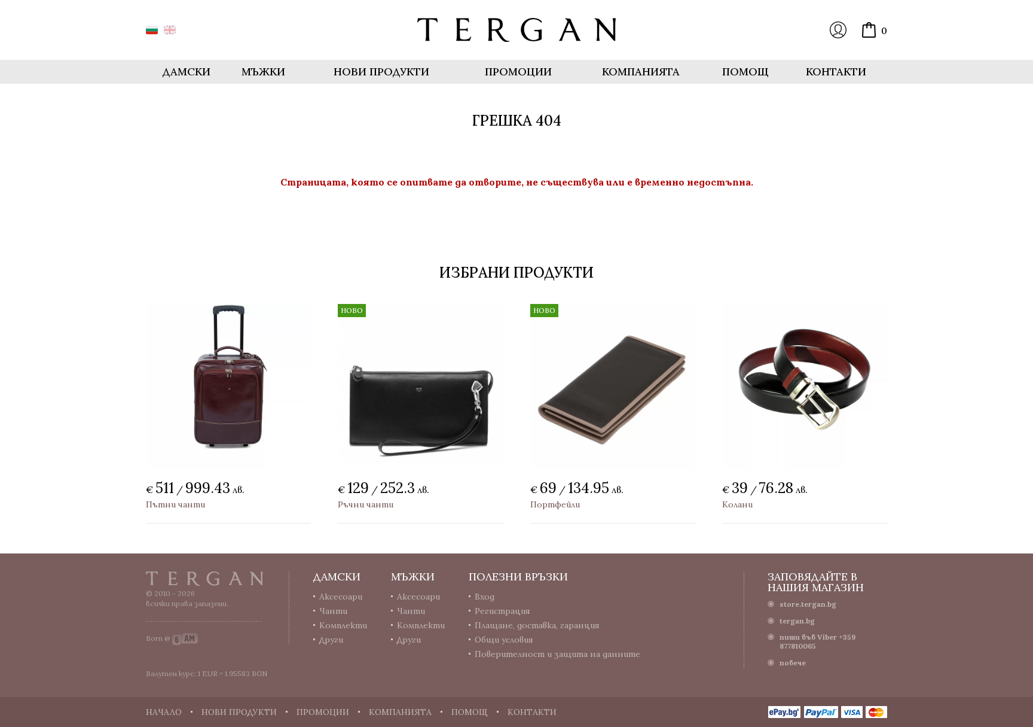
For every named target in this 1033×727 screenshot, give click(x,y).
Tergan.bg (204, 578)
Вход (838, 29)
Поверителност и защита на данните (557, 654)
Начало (164, 712)
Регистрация (502, 611)
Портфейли (555, 504)
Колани (737, 504)
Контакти (836, 71)
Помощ (745, 71)
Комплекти (343, 625)
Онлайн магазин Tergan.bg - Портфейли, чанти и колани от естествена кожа (516, 30)
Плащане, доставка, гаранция (537, 625)
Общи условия (504, 639)
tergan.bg (797, 620)
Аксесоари (340, 596)
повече (793, 662)
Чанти (333, 611)
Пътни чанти (175, 504)
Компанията (641, 71)
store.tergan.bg (808, 604)
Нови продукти (381, 71)
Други (331, 639)
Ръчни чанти (365, 504)
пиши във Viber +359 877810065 (817, 641)
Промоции (518, 71)
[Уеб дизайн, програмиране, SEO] (185, 638)
